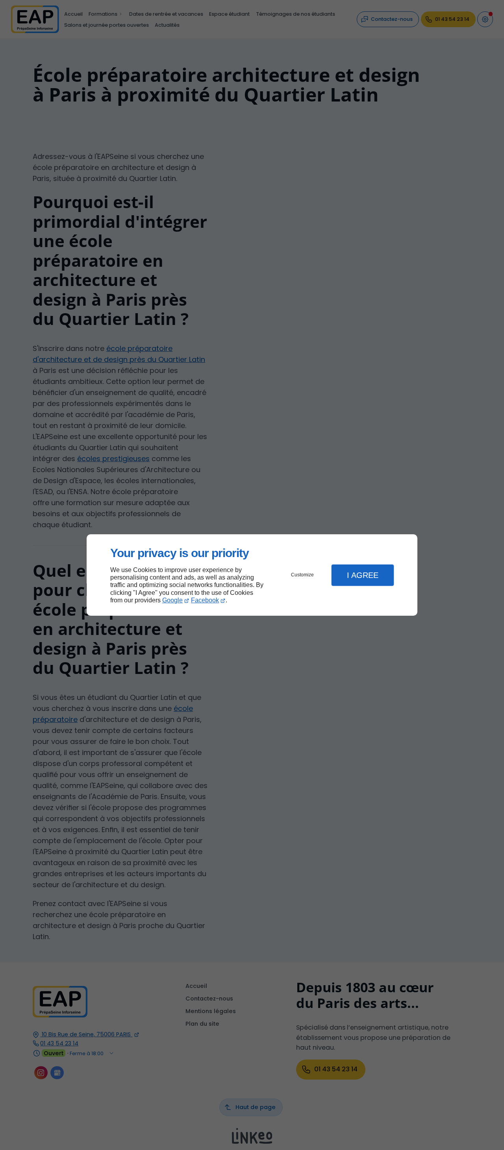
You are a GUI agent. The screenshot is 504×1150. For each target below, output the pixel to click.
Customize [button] (302, 575)
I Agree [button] (362, 575)
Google (172, 600)
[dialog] (252, 575)
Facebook (205, 600)
